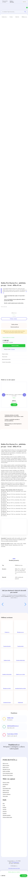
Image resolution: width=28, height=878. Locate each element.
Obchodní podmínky (7, 815)
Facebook (4, 813)
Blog (4, 803)
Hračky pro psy (6, 767)
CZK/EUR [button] (24, 1)
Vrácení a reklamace (6, 794)
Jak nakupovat (5, 784)
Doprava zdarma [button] (5, 354)
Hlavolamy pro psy (6, 769)
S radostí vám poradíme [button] (6, 362)
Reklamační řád (6, 792)
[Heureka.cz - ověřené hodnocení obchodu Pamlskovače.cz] (14, 371)
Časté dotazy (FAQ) (12, 734)
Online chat (10, 717)
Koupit (14, 404)
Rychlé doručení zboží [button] (6, 359)
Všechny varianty (13, 318)
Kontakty (4, 807)
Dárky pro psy (5, 763)
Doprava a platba (6, 782)
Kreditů (13, 349)
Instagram (5, 811)
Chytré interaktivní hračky (8, 773)
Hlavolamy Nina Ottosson (8, 775)
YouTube (4, 809)
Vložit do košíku (15, 345)
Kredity (12, 1)
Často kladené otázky (7, 788)
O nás (4, 805)
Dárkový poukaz (6, 790)
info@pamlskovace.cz (13, 725)
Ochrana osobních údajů (7, 817)
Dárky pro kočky (6, 765)
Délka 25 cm (14, 312)
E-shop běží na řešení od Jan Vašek (14, 868)
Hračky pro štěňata (6, 771)
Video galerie (5, 796)
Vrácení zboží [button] (4, 356)
